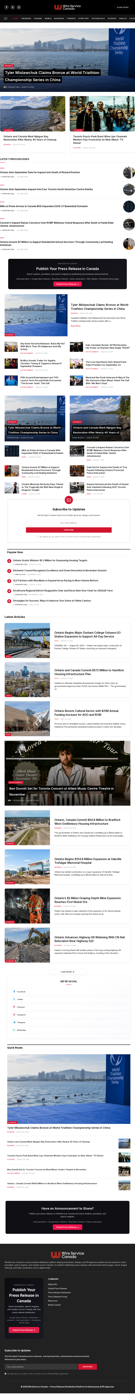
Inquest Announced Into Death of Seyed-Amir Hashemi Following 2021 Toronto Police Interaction (108, 487)
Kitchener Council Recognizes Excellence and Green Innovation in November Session (60, 570)
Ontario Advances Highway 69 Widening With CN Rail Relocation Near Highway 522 (89, 939)
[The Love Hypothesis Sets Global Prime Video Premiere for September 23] (76, 364)
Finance (71, 18)
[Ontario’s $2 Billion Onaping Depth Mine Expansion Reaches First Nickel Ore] (27, 906)
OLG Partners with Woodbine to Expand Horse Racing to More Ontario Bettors (55, 580)
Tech (8, 656)
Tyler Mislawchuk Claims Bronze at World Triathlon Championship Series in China (99, 306)
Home (15, 18)
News (2, 168)
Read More (76, 326)
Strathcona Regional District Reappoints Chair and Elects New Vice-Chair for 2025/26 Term (63, 590)
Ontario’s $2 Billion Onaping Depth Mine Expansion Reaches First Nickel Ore (87, 900)
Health (123, 18)
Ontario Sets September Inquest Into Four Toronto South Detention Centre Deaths (46, 189)
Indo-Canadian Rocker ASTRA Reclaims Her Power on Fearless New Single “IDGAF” (108, 346)
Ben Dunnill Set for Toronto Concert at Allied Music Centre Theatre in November (46, 1169)
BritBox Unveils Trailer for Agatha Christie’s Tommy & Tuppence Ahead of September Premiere (41, 363)
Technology (98, 18)
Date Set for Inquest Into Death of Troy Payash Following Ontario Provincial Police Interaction (107, 470)
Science (112, 18)
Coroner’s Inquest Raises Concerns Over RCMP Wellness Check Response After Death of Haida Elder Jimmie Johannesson (57, 224)
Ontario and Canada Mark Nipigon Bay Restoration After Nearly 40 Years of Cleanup (30, 138)
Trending (26, 18)
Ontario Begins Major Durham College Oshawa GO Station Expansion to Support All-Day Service (87, 634)
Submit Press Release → (67, 284)
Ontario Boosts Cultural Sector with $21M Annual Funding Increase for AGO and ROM (86, 712)
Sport (2, 202)
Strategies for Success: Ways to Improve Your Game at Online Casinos (52, 600)
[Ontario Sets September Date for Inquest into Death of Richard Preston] (129, 173)
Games (24, 494)
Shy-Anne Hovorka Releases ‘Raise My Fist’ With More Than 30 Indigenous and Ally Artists (42, 346)
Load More (66, 972)
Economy (78, 130)
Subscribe (123, 7)
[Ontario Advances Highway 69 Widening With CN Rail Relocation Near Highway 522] (27, 945)
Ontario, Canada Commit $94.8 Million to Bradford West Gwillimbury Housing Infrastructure (87, 821)
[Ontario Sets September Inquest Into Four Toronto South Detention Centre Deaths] (129, 190)
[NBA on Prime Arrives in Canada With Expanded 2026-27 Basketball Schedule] (129, 206)
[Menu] (5, 19)
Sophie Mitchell (13, 87)
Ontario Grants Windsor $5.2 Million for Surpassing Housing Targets (50, 560)
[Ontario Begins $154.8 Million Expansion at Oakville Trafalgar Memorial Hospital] (27, 866)
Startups (83, 18)
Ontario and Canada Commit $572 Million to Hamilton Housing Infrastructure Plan (89, 672)
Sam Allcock (20, 574)
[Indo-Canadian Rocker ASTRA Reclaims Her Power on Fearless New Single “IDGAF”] (76, 347)
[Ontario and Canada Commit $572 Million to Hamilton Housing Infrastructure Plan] (27, 679)
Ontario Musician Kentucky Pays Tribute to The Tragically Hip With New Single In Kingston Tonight (42, 487)
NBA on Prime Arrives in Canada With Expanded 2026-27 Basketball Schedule (44, 206)
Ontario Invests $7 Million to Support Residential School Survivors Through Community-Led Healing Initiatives (56, 243)
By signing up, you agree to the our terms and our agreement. (70, 537)
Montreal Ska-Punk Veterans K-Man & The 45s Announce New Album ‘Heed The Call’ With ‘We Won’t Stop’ (108, 380)
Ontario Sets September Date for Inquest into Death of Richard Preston (40, 172)
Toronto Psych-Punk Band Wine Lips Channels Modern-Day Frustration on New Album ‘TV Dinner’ (100, 139)
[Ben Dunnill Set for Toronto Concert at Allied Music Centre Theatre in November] (67, 773)
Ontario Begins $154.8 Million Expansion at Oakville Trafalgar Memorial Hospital (87, 861)
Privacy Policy (85, 537)
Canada (38, 18)
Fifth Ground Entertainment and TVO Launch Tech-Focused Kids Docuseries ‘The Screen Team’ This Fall (40, 380)
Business (59, 18)
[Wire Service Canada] (67, 7)
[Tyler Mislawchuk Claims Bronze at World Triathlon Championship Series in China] (67, 60)
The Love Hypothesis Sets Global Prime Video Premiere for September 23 (106, 363)
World (48, 18)
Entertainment (26, 353)
